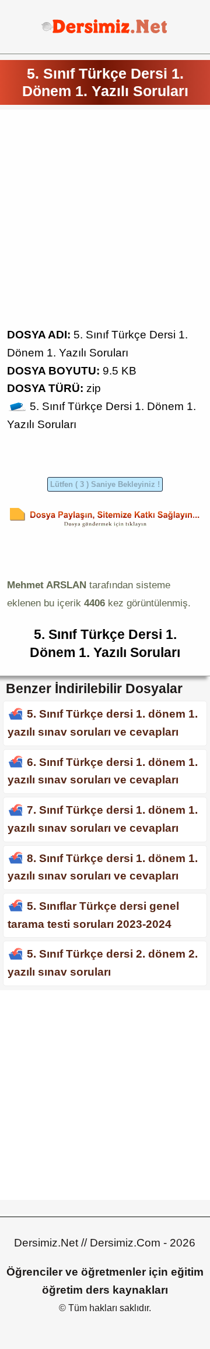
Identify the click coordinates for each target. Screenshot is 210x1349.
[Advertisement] (105, 221)
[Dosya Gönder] (105, 527)
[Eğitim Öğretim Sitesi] (105, 32)
